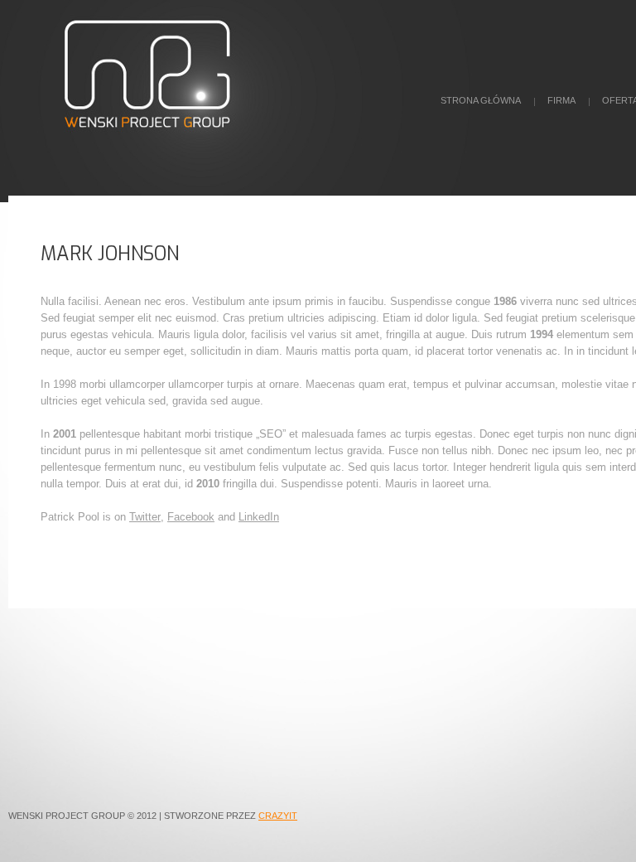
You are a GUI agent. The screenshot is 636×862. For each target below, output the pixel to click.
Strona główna (481, 100)
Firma (561, 100)
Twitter (145, 517)
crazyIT (277, 816)
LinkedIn (258, 517)
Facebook (190, 517)
